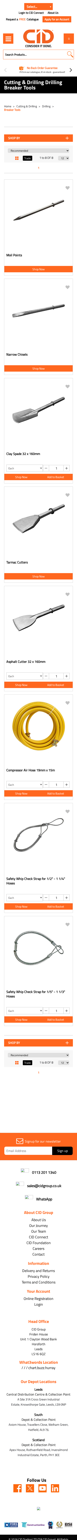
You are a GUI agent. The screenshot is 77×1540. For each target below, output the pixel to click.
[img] (17, 1488)
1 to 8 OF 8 (46, 157)
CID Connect (38, 1237)
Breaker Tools (12, 110)
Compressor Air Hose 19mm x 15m (30, 770)
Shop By (14, 138)
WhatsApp (44, 1199)
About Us (53, 12)
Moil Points (14, 255)
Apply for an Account (57, 19)
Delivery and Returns (38, 1270)
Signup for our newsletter (43, 1141)
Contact (38, 1254)
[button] (70, 54)
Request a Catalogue (22, 19)
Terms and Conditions (38, 1282)
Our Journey (38, 1225)
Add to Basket (55, 477)
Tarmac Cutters (17, 562)
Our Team (38, 1231)
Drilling (46, 106)
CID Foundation (38, 1243)
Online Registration (38, 1298)
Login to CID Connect (31, 12)
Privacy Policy (38, 1276)
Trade (27, 158)
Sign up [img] (62, 1150)
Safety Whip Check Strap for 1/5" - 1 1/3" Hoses (35, 994)
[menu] (8, 38)
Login (38, 1304)
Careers (38, 1248)
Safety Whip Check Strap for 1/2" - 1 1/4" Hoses (35, 881)
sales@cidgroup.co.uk (44, 1185)
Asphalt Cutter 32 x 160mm (25, 661)
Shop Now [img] (38, 269)
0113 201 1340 (44, 1172)
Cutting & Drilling (27, 106)
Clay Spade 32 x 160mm (23, 453)
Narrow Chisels (17, 354)
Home (8, 106)
